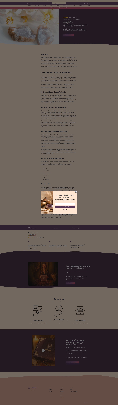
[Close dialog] (76, 192)
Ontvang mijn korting (65, 206)
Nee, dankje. (65, 209)
